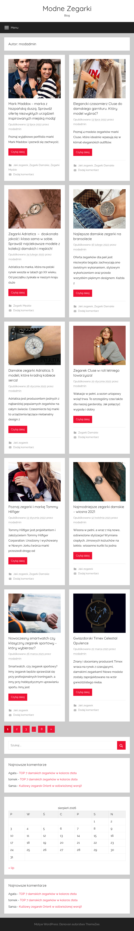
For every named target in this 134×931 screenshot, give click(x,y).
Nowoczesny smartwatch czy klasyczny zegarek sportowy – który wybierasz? (32, 643)
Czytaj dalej (18, 151)
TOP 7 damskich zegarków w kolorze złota (48, 773)
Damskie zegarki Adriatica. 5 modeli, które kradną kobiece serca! (31, 375)
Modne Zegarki (67, 8)
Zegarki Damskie (39, 165)
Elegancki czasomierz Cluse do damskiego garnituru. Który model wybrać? (97, 108)
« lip (11, 868)
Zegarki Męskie (22, 305)
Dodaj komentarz (23, 174)
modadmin (14, 129)
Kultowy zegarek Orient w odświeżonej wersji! (50, 786)
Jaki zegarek (20, 165)
